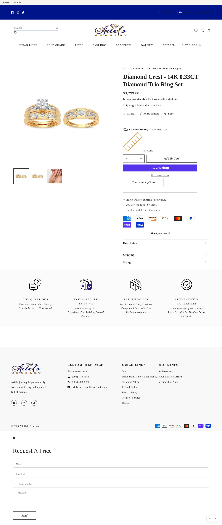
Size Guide (147, 150)
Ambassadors (165, 371)
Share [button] (171, 113)
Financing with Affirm (170, 376)
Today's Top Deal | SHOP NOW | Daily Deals (37, 8)
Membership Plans (168, 382)
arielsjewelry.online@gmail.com (87, 387)
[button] (202, 30)
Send (24, 515)
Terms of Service (131, 397)
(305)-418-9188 (78, 376)
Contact (126, 403)
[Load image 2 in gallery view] (37, 176)
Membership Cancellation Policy (139, 376)
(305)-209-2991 (78, 382)
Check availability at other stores (143, 210)
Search (125, 371)
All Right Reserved (30, 426)
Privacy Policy (130, 392)
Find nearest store (77, 371)
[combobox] (36, 28)
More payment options (160, 175)
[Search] (56, 27)
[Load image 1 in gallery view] (21, 176)
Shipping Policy (130, 382)
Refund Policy (130, 387)
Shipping (128, 105)
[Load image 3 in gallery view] (54, 176)
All (124, 68)
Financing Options (143, 182)
